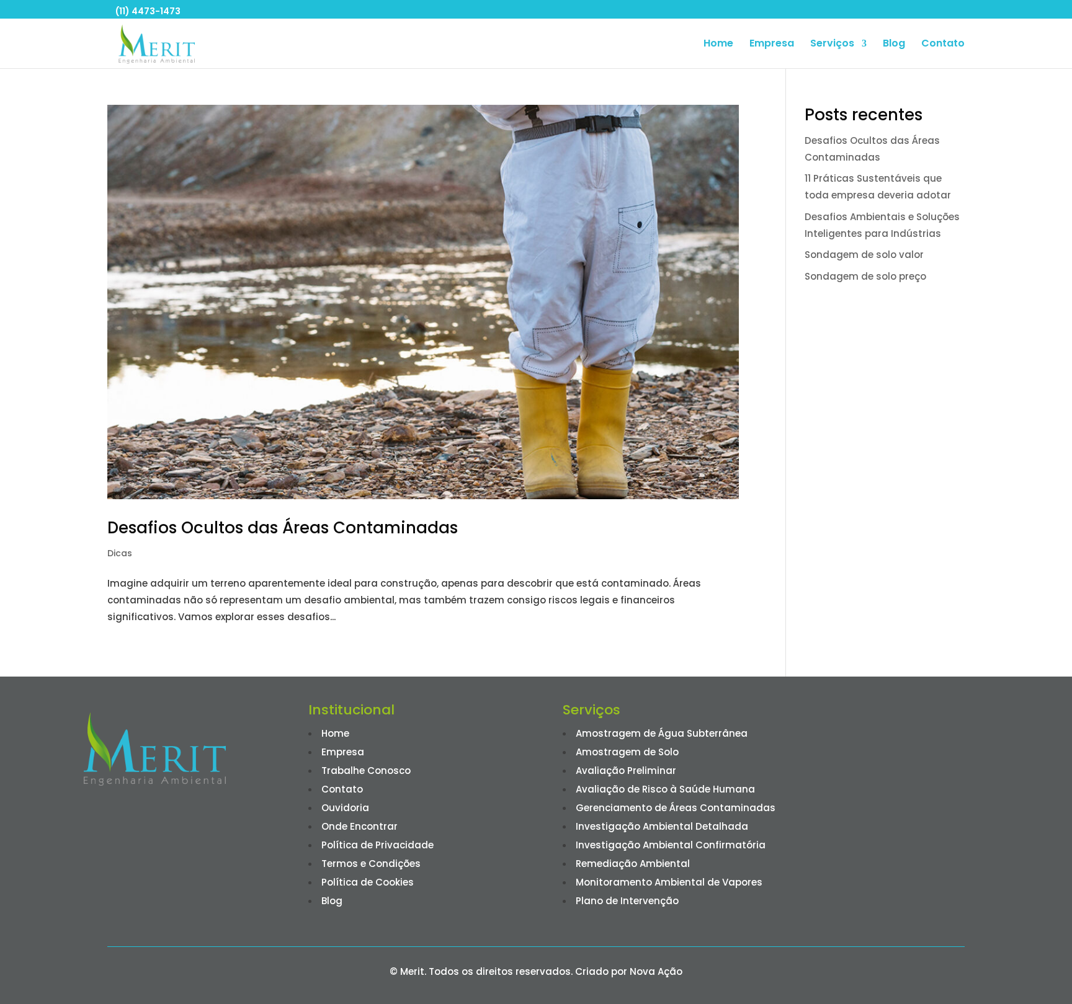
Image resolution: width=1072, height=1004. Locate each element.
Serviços (832, 44)
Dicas (119, 553)
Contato (943, 44)
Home (718, 44)
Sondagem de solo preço (865, 276)
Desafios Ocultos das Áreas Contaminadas (284, 528)
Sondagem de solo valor (864, 254)
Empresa (771, 44)
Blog (894, 44)
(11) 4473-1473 (148, 11)
